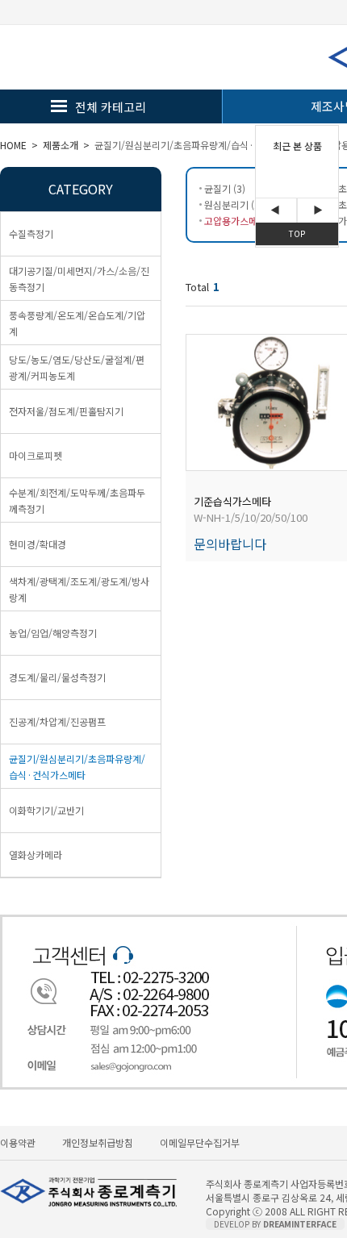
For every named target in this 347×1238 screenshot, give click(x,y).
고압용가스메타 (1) (242, 220)
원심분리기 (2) (233, 204)
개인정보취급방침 (97, 1142)
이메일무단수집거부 (200, 1142)
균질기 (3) (224, 188)
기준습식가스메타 (232, 501)
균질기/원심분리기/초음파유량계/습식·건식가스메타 (200, 145)
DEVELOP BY (275, 1224)
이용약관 (18, 1142)
